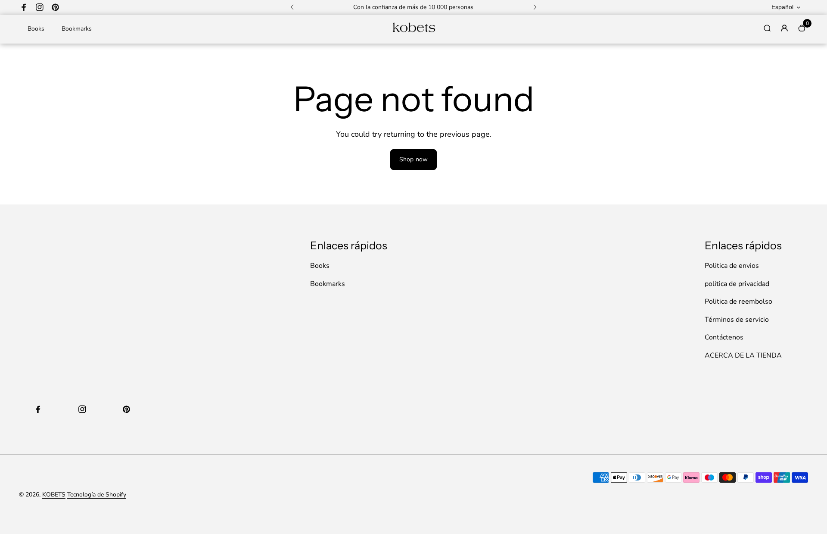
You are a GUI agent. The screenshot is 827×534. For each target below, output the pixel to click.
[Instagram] (39, 7)
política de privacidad (737, 284)
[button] (292, 7)
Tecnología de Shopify (96, 494)
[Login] (784, 28)
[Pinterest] (55, 7)
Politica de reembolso (738, 301)
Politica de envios (732, 265)
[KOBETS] (413, 31)
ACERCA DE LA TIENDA (743, 355)
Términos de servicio (737, 319)
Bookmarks (77, 29)
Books (36, 29)
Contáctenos (724, 337)
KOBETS (53, 494)
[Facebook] (24, 7)
